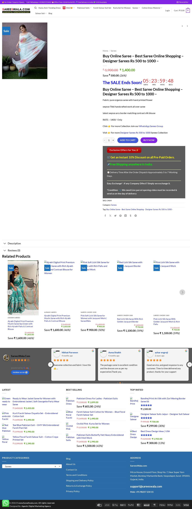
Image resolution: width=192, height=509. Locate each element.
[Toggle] (5, 244)
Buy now (149, 140)
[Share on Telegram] (135, 215)
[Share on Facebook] (105, 215)
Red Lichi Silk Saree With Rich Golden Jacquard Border (130, 320)
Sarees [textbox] (30, 466)
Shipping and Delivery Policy (79, 480)
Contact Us (71, 469)
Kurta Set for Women (122, 8)
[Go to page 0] (117, 382)
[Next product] (182, 26)
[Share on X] (110, 215)
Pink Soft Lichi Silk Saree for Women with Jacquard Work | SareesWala (94, 318)
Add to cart (127, 140)
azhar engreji (114, 352)
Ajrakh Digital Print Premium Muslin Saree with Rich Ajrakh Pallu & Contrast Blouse (57, 318)
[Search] (35, 8)
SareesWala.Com (20, 356)
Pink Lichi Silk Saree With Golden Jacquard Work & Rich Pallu (166, 321)
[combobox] (32, 466)
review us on (19, 372)
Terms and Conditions (76, 475)
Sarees (135, 8)
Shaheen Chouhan (164, 352)
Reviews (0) (14, 250)
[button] (182, 2)
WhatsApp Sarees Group (151, 126)
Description (14, 243)
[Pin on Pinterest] (120, 215)
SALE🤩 (69, 8)
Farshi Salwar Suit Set (102, 8)
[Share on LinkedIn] (125, 215)
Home (105, 51)
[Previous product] (187, 26)
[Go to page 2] (122, 382)
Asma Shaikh (68, 352)
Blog (50, 13)
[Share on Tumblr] (130, 215)
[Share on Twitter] (115, 215)
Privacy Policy (73, 491)
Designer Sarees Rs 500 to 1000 (135, 132)
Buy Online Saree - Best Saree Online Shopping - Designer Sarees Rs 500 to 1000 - (139, 209)
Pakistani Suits (83, 8)
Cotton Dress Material (151, 8)
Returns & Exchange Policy (79, 485)
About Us (70, 464)
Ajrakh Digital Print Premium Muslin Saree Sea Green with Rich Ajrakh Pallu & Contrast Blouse (20, 325)
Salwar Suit (40, 13)
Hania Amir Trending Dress (50, 8)
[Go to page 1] (120, 382)
